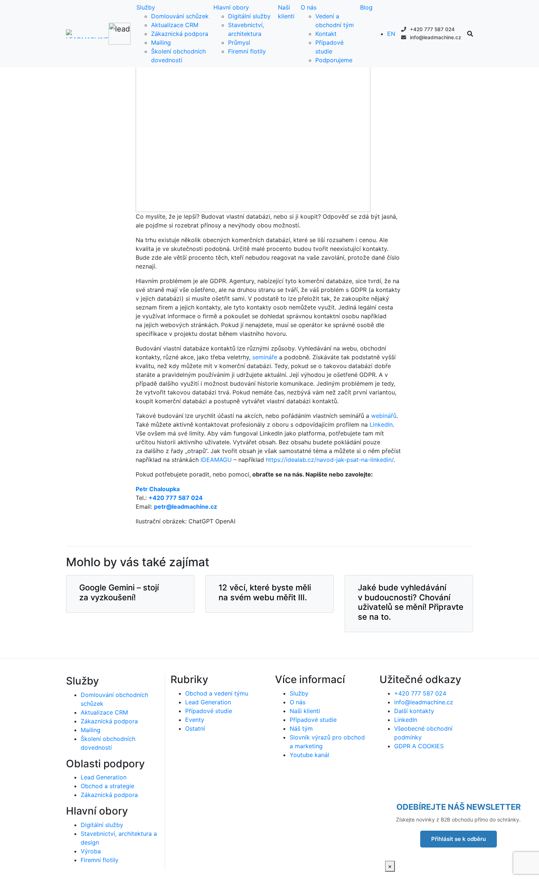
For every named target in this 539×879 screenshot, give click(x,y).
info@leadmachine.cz (434, 37)
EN (391, 33)
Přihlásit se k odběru (458, 838)
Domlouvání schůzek (180, 16)
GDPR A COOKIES (419, 746)
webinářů (383, 415)
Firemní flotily (247, 51)
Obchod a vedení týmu (216, 693)
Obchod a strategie (107, 786)
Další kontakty (414, 711)
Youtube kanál (309, 755)
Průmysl (239, 42)
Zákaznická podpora (179, 33)
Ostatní (195, 728)
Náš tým (301, 728)
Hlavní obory (231, 7)
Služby (145, 7)
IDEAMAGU (216, 459)
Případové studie (208, 711)
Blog (366, 7)
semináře (265, 357)
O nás (308, 7)
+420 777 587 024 (431, 29)
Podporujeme (333, 60)
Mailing (161, 42)
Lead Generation (103, 777)
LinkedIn (381, 424)
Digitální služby (249, 16)
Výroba (91, 851)
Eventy (194, 719)
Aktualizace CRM (174, 25)
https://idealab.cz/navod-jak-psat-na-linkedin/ (329, 459)
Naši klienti (305, 711)
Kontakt (326, 33)
